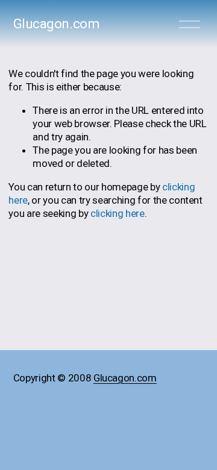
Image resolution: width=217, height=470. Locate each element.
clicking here (117, 213)
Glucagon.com (56, 24)
